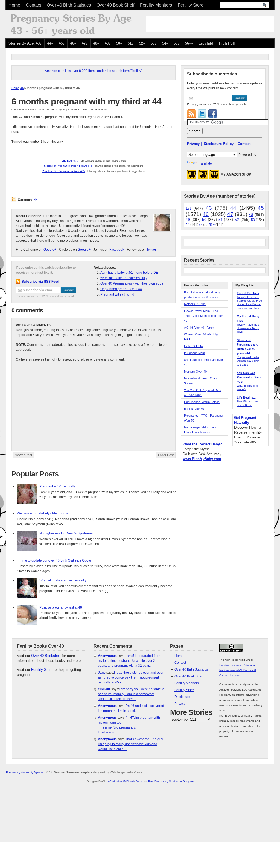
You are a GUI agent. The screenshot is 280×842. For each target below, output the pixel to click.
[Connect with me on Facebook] (212, 113)
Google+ (49, 250)
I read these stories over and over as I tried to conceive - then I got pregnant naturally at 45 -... (131, 677)
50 (204, 219)
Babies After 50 (194, 408)
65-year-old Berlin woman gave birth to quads (248, 361)
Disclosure (182, 697)
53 (253, 220)
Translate (205, 163)
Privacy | (194, 144)
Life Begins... (246, 397)
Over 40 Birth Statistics (69, 5)
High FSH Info (193, 346)
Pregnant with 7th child (117, 294)
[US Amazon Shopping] (191, 176)
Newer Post (23, 455)
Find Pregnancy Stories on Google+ (171, 781)
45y (62, 43)
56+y (189, 43)
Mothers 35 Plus (195, 304)
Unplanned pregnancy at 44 (121, 289)
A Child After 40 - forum (199, 327)
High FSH (227, 43)
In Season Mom (194, 353)
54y (165, 43)
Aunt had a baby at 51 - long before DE (129, 272)
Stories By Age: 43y (25, 43)
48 (251, 214)
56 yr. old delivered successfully (123, 278)
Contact (33, 5)
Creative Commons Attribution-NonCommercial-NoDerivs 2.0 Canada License (238, 670)
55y (176, 43)
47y (85, 43)
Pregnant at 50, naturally (57, 486)
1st (188, 208)
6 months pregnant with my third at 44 (86, 101)
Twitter (151, 250)
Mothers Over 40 (195, 371)
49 (188, 219)
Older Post (166, 455)
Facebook (116, 250)
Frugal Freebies (248, 293)
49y (107, 43)
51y (130, 43)
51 (220, 219)
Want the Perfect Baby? (202, 444)
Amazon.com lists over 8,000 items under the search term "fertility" (93, 71)
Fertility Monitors (156, 5)
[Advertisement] (210, 24)
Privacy (179, 704)
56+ (212, 225)
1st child (206, 43)
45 (261, 208)
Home (14, 5)
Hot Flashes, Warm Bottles (202, 402)
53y (153, 43)
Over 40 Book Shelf (115, 5)
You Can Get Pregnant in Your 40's (249, 377)
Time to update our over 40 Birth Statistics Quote (55, 560)
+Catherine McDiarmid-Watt (125, 781)
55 (200, 224)
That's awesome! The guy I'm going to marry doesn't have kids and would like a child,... (130, 744)
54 (187, 225)
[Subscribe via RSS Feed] (191, 113)
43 (209, 208)
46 (206, 214)
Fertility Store (190, 5)
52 (237, 219)
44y (50, 43)
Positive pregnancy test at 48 (60, 607)
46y (73, 43)
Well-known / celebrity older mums (42, 513)
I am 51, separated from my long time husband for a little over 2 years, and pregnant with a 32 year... (129, 661)
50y (119, 43)
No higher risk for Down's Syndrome (66, 533)
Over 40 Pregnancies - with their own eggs (131, 283)
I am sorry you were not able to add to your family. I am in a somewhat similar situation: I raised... (131, 694)
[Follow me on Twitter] (202, 113)
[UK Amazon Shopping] (214, 176)
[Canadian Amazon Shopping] (203, 176)
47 (230, 214)
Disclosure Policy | (220, 144)
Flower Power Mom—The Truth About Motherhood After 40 (203, 315)
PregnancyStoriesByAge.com (25, 772)
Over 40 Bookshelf (46, 656)
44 (22, 88)
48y (96, 43)
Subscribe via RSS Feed (40, 281)
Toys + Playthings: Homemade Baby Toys (248, 328)
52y (142, 43)
